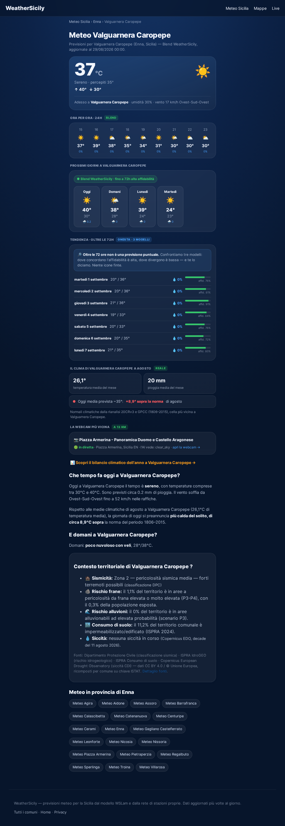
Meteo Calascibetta (89, 716)
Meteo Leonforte (86, 742)
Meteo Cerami (84, 729)
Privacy (60, 812)
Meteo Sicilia (237, 8)
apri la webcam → (186, 447)
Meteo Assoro (145, 703)
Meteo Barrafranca (181, 703)
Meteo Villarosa (152, 767)
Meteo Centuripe (170, 716)
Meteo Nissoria (154, 742)
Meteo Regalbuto (175, 754)
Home (46, 812)
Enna (97, 22)
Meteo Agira (83, 703)
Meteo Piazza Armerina (92, 754)
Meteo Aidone (113, 703)
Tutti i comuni (25, 812)
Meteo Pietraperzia (135, 754)
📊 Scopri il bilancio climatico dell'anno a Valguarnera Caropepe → (133, 462)
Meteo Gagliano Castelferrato (157, 729)
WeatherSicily (25, 8)
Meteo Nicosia (120, 742)
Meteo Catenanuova (130, 716)
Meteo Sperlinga (86, 767)
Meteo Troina (119, 767)
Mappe (260, 8)
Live (275, 8)
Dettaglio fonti (154, 671)
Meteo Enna (114, 729)
